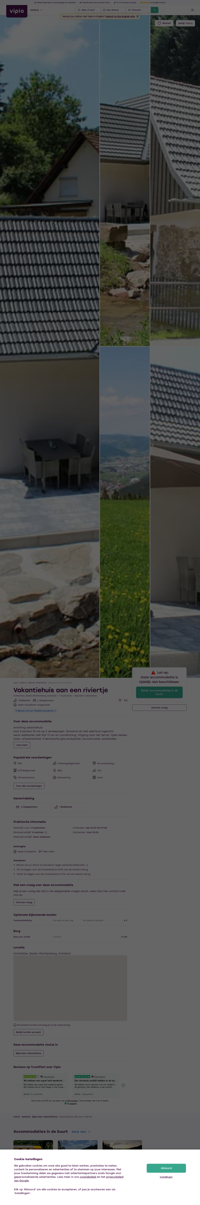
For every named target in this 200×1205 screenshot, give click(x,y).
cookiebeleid (88, 1176)
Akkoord (166, 1168)
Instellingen (166, 1176)
